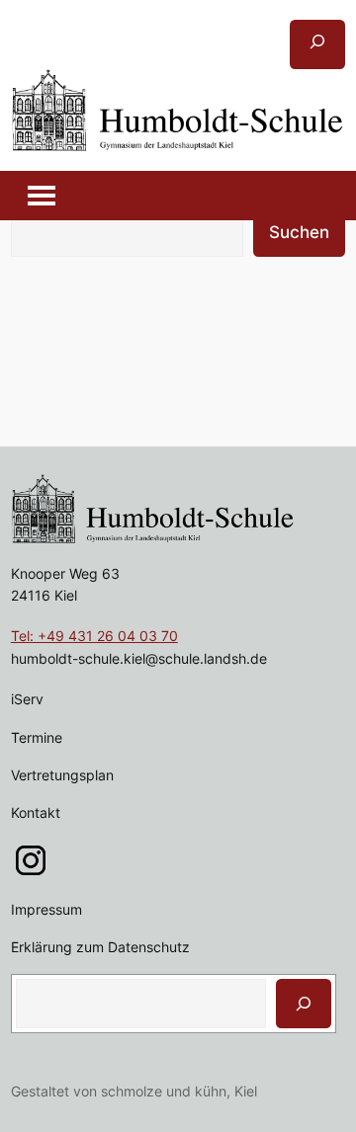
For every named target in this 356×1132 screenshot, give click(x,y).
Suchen (299, 232)
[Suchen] (303, 1003)
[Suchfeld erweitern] (317, 44)
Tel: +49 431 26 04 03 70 (94, 635)
